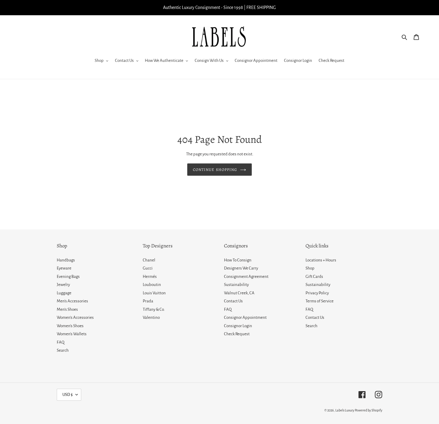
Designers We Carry (241, 268)
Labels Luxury (344, 410)
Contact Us (233, 301)
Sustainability (236, 284)
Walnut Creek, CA (239, 293)
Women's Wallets (72, 334)
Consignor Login (238, 326)
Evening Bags (68, 276)
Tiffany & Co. (154, 309)
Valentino (151, 317)
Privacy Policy (317, 293)
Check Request (237, 334)
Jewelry (63, 284)
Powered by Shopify (368, 410)
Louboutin (152, 284)
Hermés (150, 276)
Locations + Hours (321, 260)
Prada (148, 301)
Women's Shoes (70, 326)
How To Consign (237, 260)
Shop (310, 268)
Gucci (148, 268)
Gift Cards (314, 276)
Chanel (149, 260)
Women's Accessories (75, 317)
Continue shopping (215, 169)
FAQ (61, 342)
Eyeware (64, 268)
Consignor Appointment (245, 317)
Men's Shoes (67, 309)
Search (63, 350)
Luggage (64, 293)
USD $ (67, 394)
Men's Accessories (72, 301)
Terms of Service (320, 301)
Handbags (66, 260)
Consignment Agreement (246, 276)
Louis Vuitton (154, 293)
